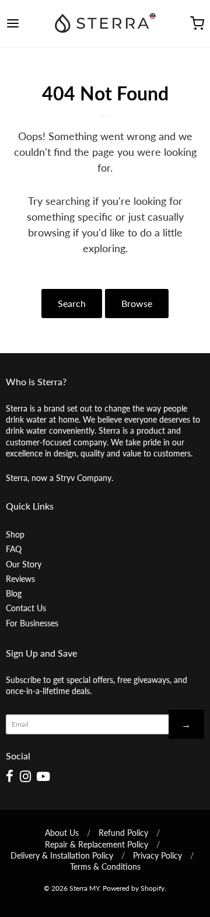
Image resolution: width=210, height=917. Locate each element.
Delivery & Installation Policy (61, 855)
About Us (62, 833)
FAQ (14, 549)
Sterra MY (84, 888)
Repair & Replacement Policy (96, 844)
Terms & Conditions (105, 866)
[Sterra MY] (105, 23)
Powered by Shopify (133, 888)
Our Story (23, 564)
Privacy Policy (157, 855)
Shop (15, 534)
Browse (136, 303)
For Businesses (32, 623)
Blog (14, 593)
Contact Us (26, 608)
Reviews (20, 579)
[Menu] (26, 23)
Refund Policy (123, 833)
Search (72, 303)
